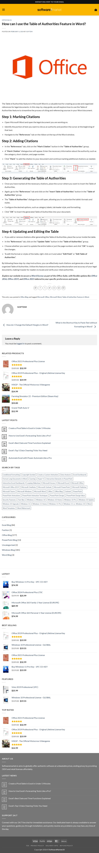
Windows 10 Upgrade (11, 504)
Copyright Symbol (28, 475)
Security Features (9, 500)
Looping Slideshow (33, 483)
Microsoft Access (49, 483)
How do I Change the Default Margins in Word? (27, 325)
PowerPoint (77, 491)
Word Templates (9, 508)
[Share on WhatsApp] (35, 288)
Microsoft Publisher (79, 487)
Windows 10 (40, 500)
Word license (37, 276)
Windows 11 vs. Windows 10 (74, 504)
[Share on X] (45, 288)
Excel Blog (6, 525)
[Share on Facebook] (40, 288)
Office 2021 (28, 279)
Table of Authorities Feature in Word (75, 297)
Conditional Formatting (11, 475)
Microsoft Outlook (44, 487)
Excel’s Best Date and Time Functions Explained (30, 443)
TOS (27, 846)
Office (50, 491)
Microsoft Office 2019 (11, 487)
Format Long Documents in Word (15, 479)
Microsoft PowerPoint (62, 487)
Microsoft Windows (24, 491)
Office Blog (7, 20)
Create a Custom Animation (48, 475)
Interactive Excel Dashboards (13, 483)
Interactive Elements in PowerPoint (59, 479)
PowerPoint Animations (11, 496)
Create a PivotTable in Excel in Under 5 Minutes (30, 428)
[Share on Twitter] (49, 288)
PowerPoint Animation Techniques (35, 496)
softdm (29, 31)
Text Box (21, 500)
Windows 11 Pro (55, 504)
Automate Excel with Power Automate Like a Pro (30, 458)
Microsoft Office (43, 297)
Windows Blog (8, 550)
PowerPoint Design (57, 496)
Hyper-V (41, 479)
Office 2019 (12, 279)
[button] (3, 9)
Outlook (68, 491)
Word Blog (6, 555)
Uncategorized (8, 545)
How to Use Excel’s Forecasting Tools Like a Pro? (30, 435)
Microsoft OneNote (28, 487)
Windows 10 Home (55, 500)
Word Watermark (23, 508)
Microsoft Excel (63, 483)
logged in (20, 343)
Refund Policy (66, 846)
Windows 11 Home (40, 504)
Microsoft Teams (9, 491)
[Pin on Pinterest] (59, 288)
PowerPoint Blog (9, 540)
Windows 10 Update (86, 500)
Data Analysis (65, 475)
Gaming (32, 479)
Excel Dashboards (79, 475)
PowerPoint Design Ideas (76, 496)
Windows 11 (25, 504)
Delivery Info (52, 846)
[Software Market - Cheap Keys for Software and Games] (49, 10)
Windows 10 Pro (70, 500)
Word (89, 504)
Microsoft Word (55, 297)
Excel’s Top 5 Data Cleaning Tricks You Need (28, 450)
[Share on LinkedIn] (63, 288)
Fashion (5, 530)
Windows (30, 500)
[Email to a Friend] (54, 288)
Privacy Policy (37, 846)
